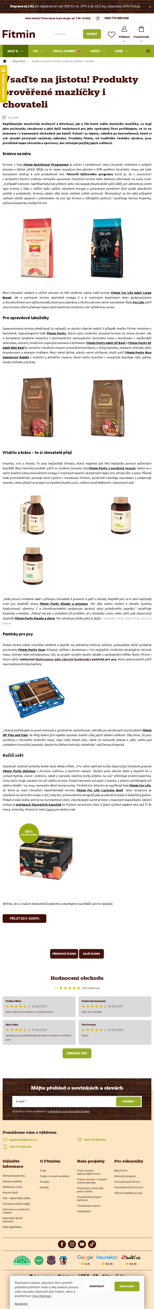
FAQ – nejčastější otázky (16, 1198)
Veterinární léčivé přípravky (12, 1219)
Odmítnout (96, 1286)
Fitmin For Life (140, 785)
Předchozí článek (64, 953)
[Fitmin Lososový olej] (33, 515)
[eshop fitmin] (24, 918)
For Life (138, 302)
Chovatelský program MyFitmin (89, 1198)
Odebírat (129, 1101)
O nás (43, 1170)
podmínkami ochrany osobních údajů (69, 1111)
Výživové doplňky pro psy (128, 1192)
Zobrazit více (77, 1053)
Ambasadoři (84, 1211)
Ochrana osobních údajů (16, 1203)
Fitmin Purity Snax (31, 650)
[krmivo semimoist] (107, 407)
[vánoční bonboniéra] (37, 697)
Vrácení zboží (10, 1192)
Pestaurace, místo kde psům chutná (90, 1189)
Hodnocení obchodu (77, 978)
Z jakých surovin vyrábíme (55, 1176)
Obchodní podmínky (14, 1175)
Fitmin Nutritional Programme (46, 165)
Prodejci (44, 1181)
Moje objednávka (12, 1226)
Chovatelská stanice (88, 1205)
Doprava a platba (12, 1181)
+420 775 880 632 (94, 1140)
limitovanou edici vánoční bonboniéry (63, 659)
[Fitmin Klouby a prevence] (121, 515)
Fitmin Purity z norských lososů (112, 468)
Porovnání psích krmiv (127, 1181)
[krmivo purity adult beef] (37, 407)
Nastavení (21, 1304)
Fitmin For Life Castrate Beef (100, 790)
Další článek (91, 953)
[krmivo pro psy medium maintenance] (37, 247)
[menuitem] (15, 51)
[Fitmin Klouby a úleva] (33, 566)
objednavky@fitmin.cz (23, 1140)
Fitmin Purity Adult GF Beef (106, 343)
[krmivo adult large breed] (107, 247)
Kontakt (44, 1187)
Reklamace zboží (12, 1186)
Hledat (92, 34)
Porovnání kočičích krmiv (128, 1187)
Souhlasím (127, 1286)
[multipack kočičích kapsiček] (45, 851)
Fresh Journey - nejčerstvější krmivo (88, 1172)
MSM (97, 618)
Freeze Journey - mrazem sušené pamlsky (92, 1181)
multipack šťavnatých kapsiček (38, 805)
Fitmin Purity (56, 333)
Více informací (42, 1296)
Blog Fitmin (120, 1170)
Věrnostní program (125, 1176)
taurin (50, 809)
